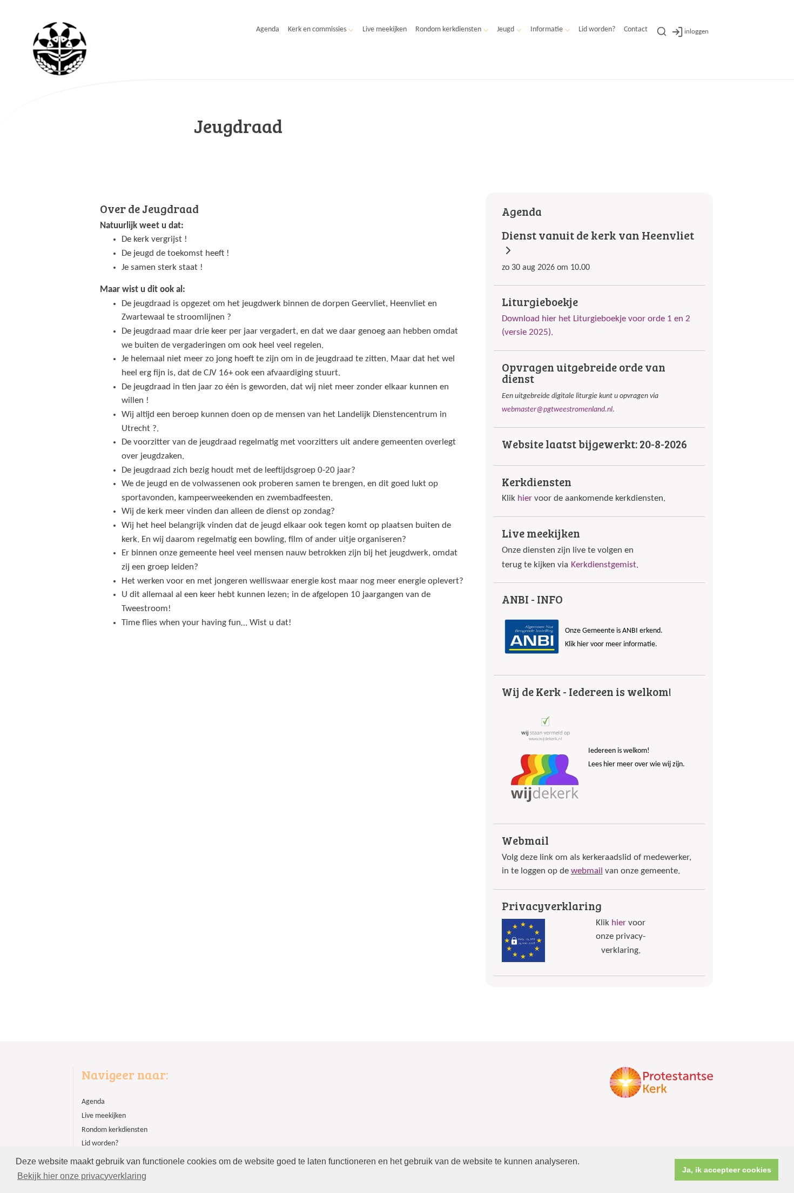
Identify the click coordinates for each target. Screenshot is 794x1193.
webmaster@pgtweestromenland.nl (557, 410)
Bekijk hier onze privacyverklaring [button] (81, 1176)
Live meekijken (384, 29)
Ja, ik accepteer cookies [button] (726, 1169)
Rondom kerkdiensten (448, 29)
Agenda (267, 29)
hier (524, 498)
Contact (636, 29)
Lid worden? (596, 29)
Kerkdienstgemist (603, 564)
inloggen (696, 31)
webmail (587, 871)
